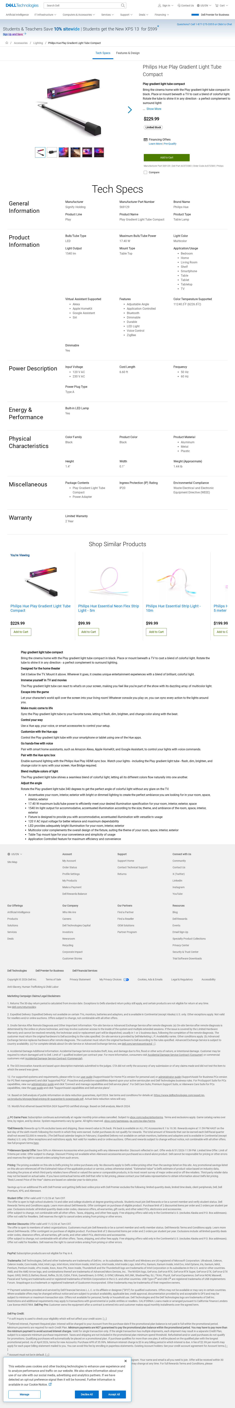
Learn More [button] (155, 143)
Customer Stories (72, 958)
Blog (175, 912)
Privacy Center (181, 945)
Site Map (12, 862)
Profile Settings (71, 874)
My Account (69, 860)
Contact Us (179, 867)
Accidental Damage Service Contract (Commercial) (53, 1058)
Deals (10, 938)
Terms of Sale (53, 979)
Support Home (126, 860)
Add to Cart (166, 157)
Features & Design (128, 53)
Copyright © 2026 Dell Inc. (22, 979)
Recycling (67, 945)
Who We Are (69, 912)
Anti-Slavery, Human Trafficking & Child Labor (33, 986)
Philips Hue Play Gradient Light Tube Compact (40, 608)
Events (176, 925)
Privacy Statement (80, 979)
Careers (66, 918)
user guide (86, 1076)
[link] (185, 5)
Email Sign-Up (180, 932)
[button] (166, 5)
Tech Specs (102, 53)
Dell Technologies (17, 970)
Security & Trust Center (185, 951)
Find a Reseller (126, 918)
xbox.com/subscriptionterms (146, 1117)
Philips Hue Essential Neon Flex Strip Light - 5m (108, 608)
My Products (69, 880)
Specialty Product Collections (189, 938)
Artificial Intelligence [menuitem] (17, 14)
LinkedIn (177, 880)
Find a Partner (126, 912)
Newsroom (68, 938)
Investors (67, 932)
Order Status (69, 867)
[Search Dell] (123, 5)
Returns (122, 874)
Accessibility (209, 979)
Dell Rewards (180, 918)
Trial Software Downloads (187, 958)
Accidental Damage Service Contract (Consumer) (175, 1054)
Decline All (87, 1394)
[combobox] (85, 5)
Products (12, 918)
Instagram (179, 887)
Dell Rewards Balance (74, 893)
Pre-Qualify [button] (170, 143)
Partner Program (127, 932)
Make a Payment (72, 887)
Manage (24, 1394)
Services (12, 932)
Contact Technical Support (133, 867)
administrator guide (169, 1076)
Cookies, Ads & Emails (150, 979)
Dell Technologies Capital (76, 925)
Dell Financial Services (85, 970)
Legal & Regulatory (182, 979)
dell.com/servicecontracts (136, 1043)
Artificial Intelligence (18, 912)
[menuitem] (46, 15)
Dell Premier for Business (215, 14)
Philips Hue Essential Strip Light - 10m (173, 608)
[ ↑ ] (153, 1043)
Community (179, 860)
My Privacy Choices (111, 979)
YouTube (177, 893)
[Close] (126, 1361)
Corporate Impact (72, 951)
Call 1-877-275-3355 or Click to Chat (204, 24)
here (36, 1143)
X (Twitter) (179, 874)
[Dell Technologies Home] (22, 5)
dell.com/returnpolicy (24, 1007)
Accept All (114, 1394)
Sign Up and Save (13, 34)
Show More (154, 109)
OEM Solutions (126, 925)
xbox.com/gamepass (116, 1120)
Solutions (12, 925)
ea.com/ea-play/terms (142, 1120)
